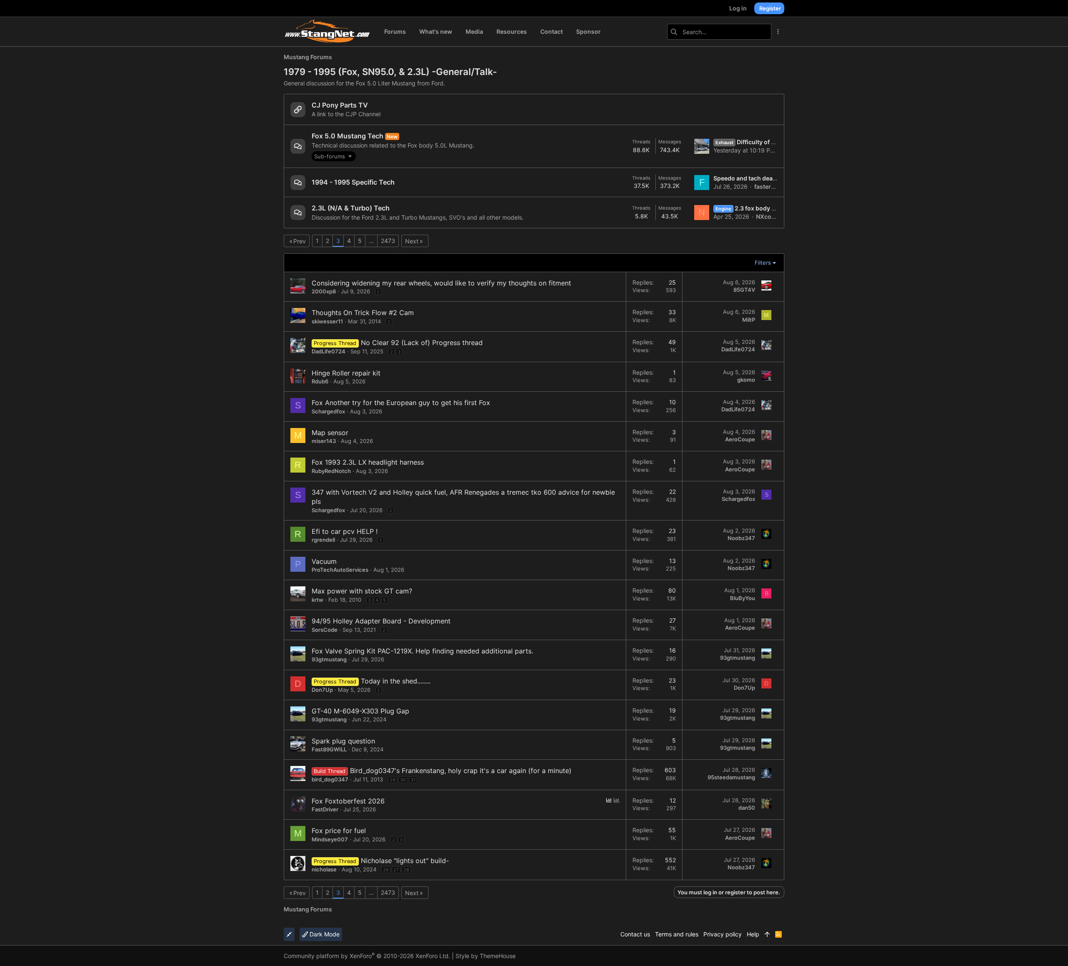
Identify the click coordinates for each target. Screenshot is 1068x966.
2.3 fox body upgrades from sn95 (772, 208)
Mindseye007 (330, 839)
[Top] (767, 934)
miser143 (324, 441)
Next (411, 241)
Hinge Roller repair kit (346, 373)
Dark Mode (324, 934)
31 (413, 780)
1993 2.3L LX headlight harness (374, 462)
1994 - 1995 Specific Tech (353, 182)
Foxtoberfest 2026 (355, 801)
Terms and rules (676, 934)
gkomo (746, 379)
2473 (388, 240)
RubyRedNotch (331, 471)
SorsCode (325, 629)
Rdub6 (320, 381)
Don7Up (322, 689)
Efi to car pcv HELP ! (345, 531)
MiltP (748, 319)
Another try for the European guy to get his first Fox (407, 402)
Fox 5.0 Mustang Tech (347, 136)
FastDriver (325, 809)
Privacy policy (722, 934)
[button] (334, 156)
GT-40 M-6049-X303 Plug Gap (360, 711)
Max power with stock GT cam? (362, 591)
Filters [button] (763, 262)
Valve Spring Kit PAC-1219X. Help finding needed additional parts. (429, 651)
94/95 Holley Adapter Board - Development (381, 621)
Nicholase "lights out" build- (405, 860)
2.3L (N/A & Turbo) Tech (351, 208)
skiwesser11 (327, 321)
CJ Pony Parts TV (340, 105)
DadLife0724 (328, 351)
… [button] (371, 240)
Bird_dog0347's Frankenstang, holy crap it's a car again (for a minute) (461, 770)
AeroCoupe (740, 439)
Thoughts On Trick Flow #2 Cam (363, 312)
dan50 (746, 807)
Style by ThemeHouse (486, 955)
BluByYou (742, 598)
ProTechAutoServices (340, 569)
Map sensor (330, 432)
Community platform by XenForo (367, 955)
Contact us (635, 934)
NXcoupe (769, 216)
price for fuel (345, 830)
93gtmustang (329, 659)
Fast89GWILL (329, 749)
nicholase (324, 869)
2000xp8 (324, 291)
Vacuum (324, 561)
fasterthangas (774, 186)
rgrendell (323, 539)
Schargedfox (328, 411)
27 (396, 870)
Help (753, 934)
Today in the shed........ (396, 681)
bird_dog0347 (330, 779)
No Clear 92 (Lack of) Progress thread (422, 342)
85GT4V (744, 289)
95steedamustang (731, 777)
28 (406, 870)
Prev (299, 241)
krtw (317, 599)
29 (392, 780)
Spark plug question (343, 741)
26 (386, 870)
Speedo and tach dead (744, 178)
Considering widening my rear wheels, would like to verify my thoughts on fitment (441, 283)
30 (403, 780)
